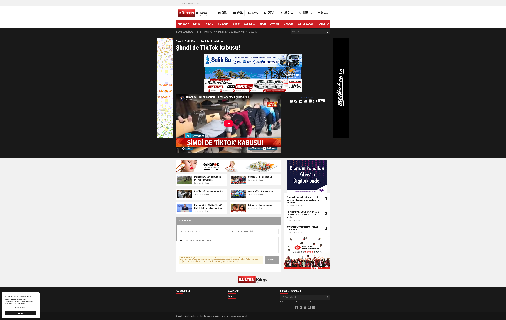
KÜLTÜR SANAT (305, 24)
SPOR (263, 24)
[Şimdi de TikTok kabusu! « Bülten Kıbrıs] (193, 13)
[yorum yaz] (315, 102)
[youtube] (309, 307)
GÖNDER (272, 260)
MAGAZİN (289, 24)
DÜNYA (236, 24)
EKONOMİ (275, 24)
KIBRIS (196, 24)
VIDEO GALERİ (192, 41)
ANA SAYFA (183, 24)
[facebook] (291, 102)
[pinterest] (305, 102)
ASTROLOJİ (250, 24)
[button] (328, 24)
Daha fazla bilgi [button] (20, 307)
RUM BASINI (223, 24)
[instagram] (305, 307)
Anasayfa (180, 41)
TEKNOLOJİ (323, 24)
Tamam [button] (20, 313)
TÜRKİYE (208, 24)
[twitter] (296, 102)
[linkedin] (300, 102)
